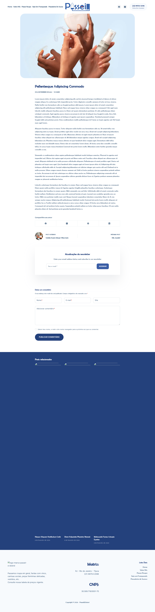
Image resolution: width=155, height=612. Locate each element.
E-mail (69, 300)
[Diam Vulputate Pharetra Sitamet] (77, 448)
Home (10, 7)
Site (96, 300)
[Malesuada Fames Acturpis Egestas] (107, 448)
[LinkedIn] (109, 223)
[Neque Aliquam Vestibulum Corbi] (48, 448)
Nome (39, 300)
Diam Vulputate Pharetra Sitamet (77, 537)
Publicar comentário (49, 337)
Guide (58, 92)
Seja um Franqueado (39, 7)
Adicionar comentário (46, 309)
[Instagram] (125, 7)
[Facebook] (119, 7)
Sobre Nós (16, 7)
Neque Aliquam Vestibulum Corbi (48, 537)
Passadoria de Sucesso (56, 7)
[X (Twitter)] (67, 223)
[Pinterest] (88, 223)
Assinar (103, 266)
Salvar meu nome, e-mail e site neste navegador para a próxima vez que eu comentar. (68, 329)
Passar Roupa (26, 7)
